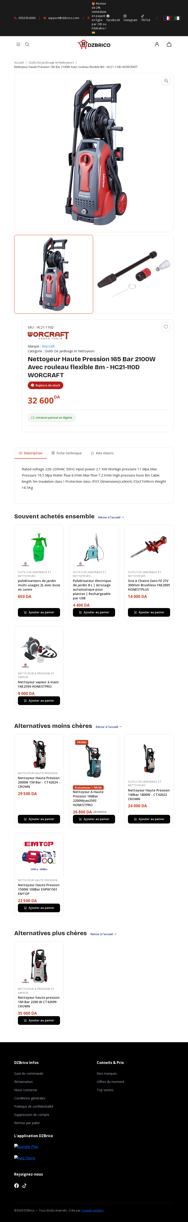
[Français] (167, 18)
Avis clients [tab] (104, 453)
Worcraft (48, 346)
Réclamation (23, 1081)
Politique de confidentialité (33, 1106)
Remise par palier (27, 1123)
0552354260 (27, 18)
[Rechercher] (27, 44)
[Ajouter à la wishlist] (165, 327)
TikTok (145, 20)
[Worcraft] (48, 335)
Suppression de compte (31, 1114)
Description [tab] (33, 453)
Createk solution (92, 1210)
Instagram (130, 20)
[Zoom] (166, 80)
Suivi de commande (28, 1073)
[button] (94, 152)
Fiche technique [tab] (69, 453)
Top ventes (105, 1090)
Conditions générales (29, 1098)
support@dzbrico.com (63, 18)
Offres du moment (110, 1081)
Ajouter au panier (41, 612)
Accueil (19, 63)
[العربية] (177, 18)
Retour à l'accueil (109, 517)
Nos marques (107, 1073)
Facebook (113, 20)
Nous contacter (25, 1090)
